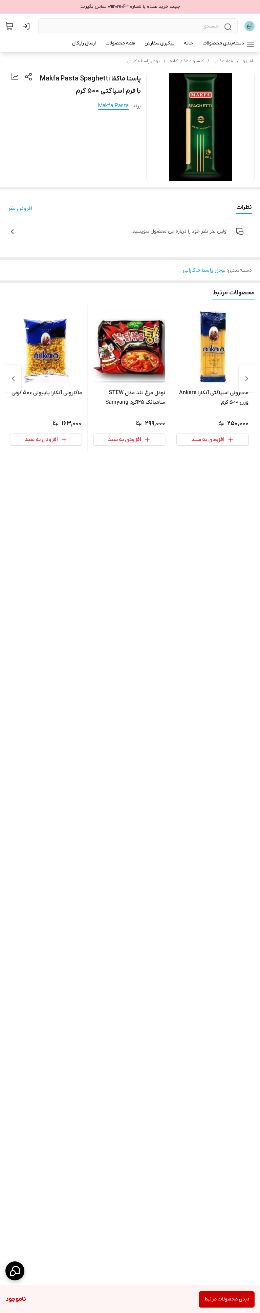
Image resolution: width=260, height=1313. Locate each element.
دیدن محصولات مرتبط (226, 1299)
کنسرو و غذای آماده (186, 61)
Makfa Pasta (113, 106)
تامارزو (249, 61)
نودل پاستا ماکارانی (143, 61)
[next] (13, 378)
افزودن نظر (20, 208)
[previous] (247, 378)
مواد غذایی (223, 61)
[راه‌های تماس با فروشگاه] (14, 1270)
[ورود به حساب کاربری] (27, 26)
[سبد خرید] (9, 26)
